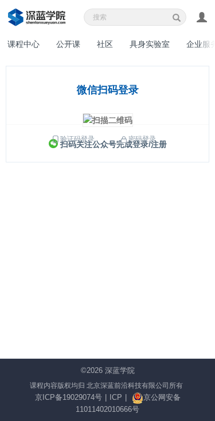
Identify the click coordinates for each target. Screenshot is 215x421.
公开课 (68, 44)
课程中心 (23, 44)
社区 (105, 44)
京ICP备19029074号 (68, 397)
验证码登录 (77, 139)
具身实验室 (150, 44)
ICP (116, 397)
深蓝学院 (120, 370)
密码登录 (142, 139)
